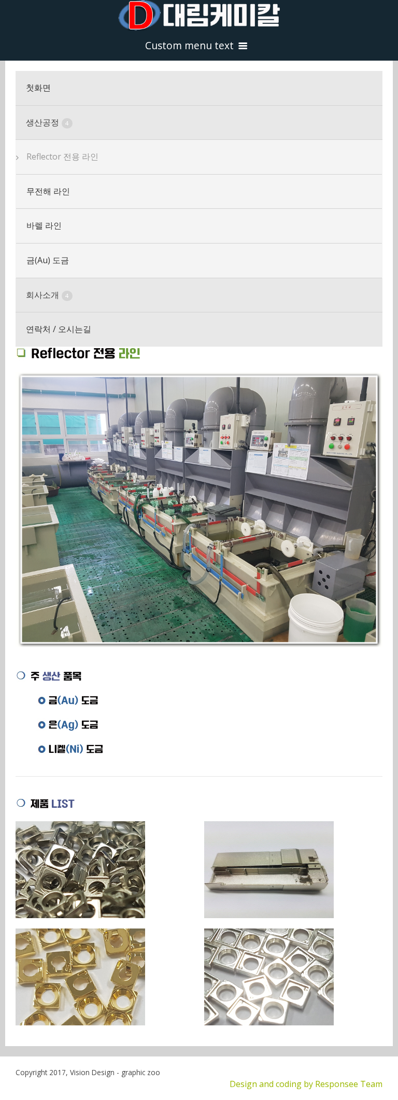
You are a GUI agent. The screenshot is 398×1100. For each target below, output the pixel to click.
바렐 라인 (44, 225)
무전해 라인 (48, 191)
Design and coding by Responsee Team (306, 1084)
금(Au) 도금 (47, 260)
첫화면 (38, 87)
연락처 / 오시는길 (58, 329)
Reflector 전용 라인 (62, 156)
